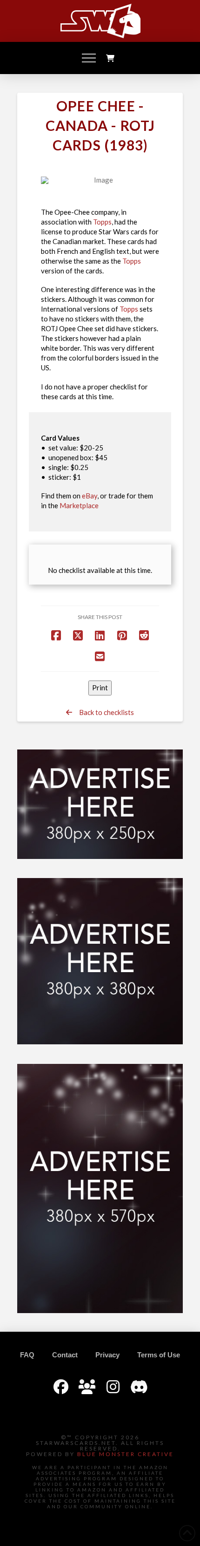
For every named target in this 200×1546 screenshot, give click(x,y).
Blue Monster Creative (125, 1454)
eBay (89, 495)
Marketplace (79, 505)
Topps (102, 222)
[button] (89, 58)
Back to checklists (103, 712)
